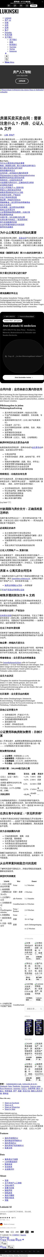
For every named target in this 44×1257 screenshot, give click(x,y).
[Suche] (7, 59)
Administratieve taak (13, 1084)
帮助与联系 (9, 1198)
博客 (6, 1200)
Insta (10, 1086)
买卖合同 (22, 238)
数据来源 (8, 1164)
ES (18, 1251)
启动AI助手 (9, 1185)
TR (34, 1251)
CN (38, 1251)
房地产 (12, 135)
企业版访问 (9, 1169)
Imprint (23, 1235)
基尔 (38, 1088)
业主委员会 (36, 447)
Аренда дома (35, 1086)
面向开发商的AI (11, 1138)
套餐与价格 (9, 1188)
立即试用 (22, 81)
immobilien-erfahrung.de (21, 579)
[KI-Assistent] (6, 53)
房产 (15, 1091)
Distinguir (3, 1086)
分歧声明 (31, 1088)
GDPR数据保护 (11, 1162)
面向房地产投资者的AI (14, 1145)
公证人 (24, 1088)
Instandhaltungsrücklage (12, 662)
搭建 (20, 1091)
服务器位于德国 (11, 1159)
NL (22, 1251)
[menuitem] (24, 18)
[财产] (9, 14)
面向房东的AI (10, 1143)
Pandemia (16, 1086)
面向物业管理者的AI (13, 1141)
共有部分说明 (5, 615)
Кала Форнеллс (6, 1088)
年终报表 (8, 1091)
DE (6, 1251)
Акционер (25, 1086)
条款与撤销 (9, 1195)
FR (14, 1251)
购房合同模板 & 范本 (13, 585)
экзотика (16, 1088)
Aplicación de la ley (29, 1084)
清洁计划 (26, 1091)
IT (26, 1251)
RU (30, 1251)
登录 (6, 1180)
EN (10, 1251)
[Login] (7, 56)
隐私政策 (8, 1193)
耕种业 (5, 1093)
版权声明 (8, 1190)
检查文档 (8, 1148)
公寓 (6, 135)
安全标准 (8, 1167)
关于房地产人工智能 (13, 1183)
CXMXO (15, 1235)
